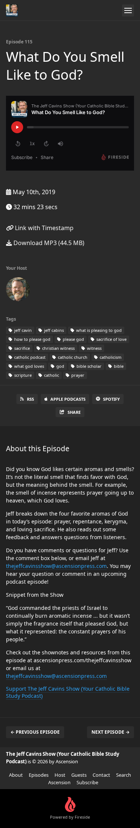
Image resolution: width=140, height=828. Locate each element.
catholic (51, 375)
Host (60, 775)
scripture (22, 375)
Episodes (39, 775)
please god (73, 339)
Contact (101, 775)
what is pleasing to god (98, 330)
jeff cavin (22, 330)
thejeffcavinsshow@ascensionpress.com (56, 565)
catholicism (110, 357)
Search (123, 775)
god (59, 366)
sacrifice (21, 348)
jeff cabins (53, 330)
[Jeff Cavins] (18, 290)
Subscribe (87, 782)
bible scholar (88, 366)
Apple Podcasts (67, 399)
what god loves (28, 366)
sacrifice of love (111, 339)
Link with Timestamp (43, 228)
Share (74, 412)
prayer (77, 375)
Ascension (59, 782)
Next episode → (110, 732)
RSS (30, 399)
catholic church (72, 357)
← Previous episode (35, 732)
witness (94, 348)
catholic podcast (29, 357)
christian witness (58, 348)
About (16, 775)
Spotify (111, 399)
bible (118, 366)
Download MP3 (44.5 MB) (48, 243)
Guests (79, 775)
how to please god (31, 339)
